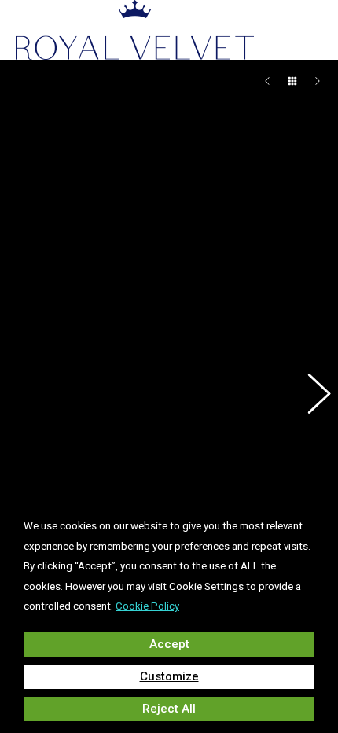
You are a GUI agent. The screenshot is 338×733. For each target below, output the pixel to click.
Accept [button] (169, 644)
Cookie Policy (147, 606)
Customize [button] (169, 676)
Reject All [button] (169, 709)
